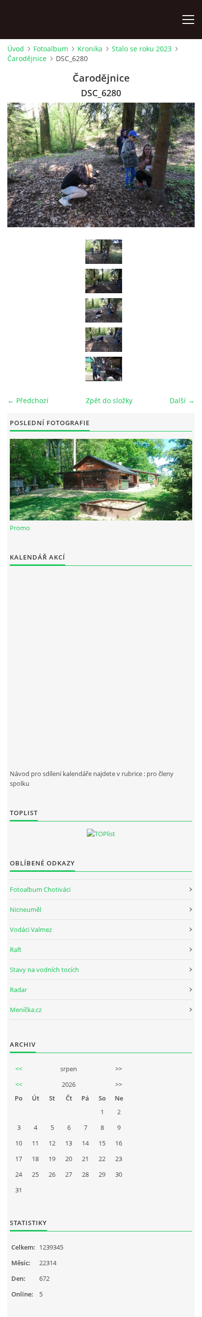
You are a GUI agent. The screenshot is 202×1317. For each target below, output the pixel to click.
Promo (20, 527)
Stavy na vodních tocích (44, 969)
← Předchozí (28, 400)
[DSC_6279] (103, 281)
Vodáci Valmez (31, 929)
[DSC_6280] (103, 310)
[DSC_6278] (103, 251)
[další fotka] (179, 165)
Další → (182, 400)
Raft (16, 949)
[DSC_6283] (103, 369)
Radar (18, 989)
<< (18, 1068)
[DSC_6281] (103, 339)
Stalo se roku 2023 (142, 48)
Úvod (15, 48)
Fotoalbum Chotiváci (40, 889)
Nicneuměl (25, 909)
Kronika (89, 48)
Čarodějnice (27, 58)
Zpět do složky (109, 400)
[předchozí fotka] (23, 165)
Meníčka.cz (26, 1009)
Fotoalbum (50, 48)
